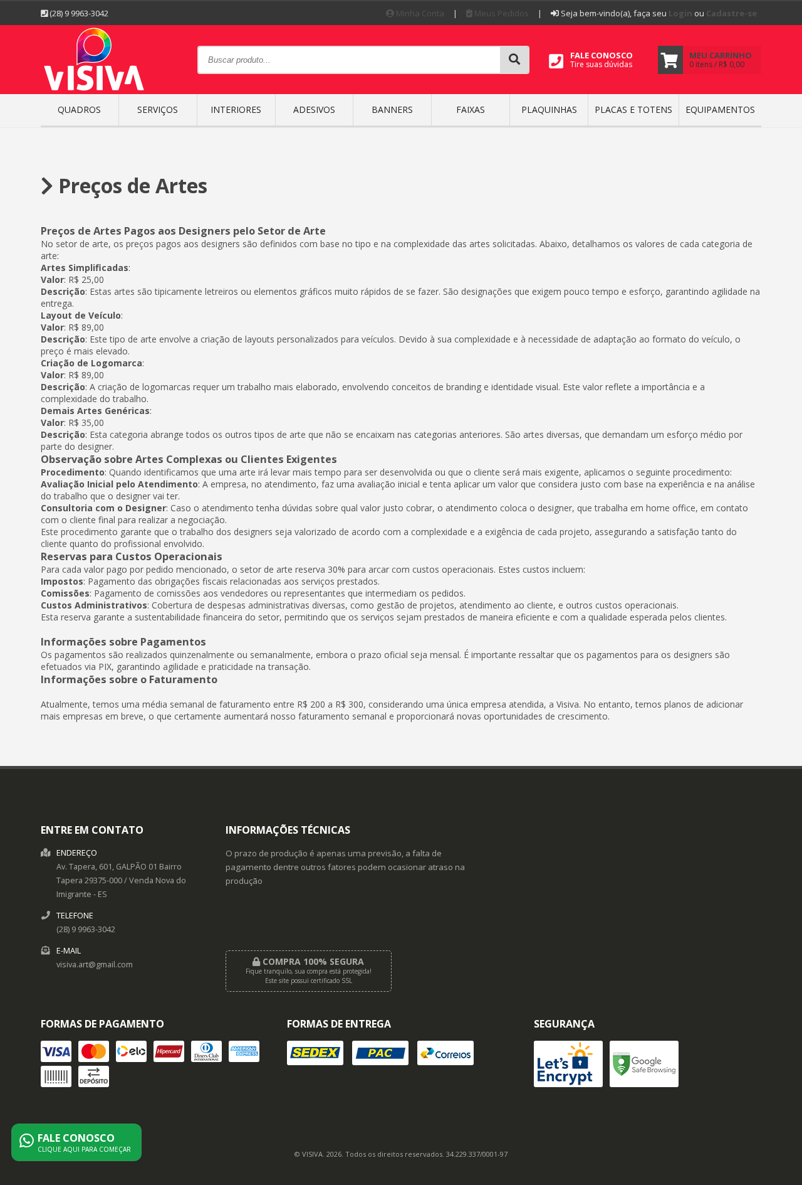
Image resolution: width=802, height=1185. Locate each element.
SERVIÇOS (157, 109)
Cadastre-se (731, 13)
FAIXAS (470, 109)
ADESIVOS (314, 109)
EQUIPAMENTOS (720, 109)
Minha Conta (419, 13)
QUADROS (79, 109)
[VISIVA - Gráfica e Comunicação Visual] (94, 90)
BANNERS (392, 109)
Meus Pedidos (500, 13)
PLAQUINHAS (549, 109)
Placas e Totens (633, 109)
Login (680, 13)
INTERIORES (236, 109)
